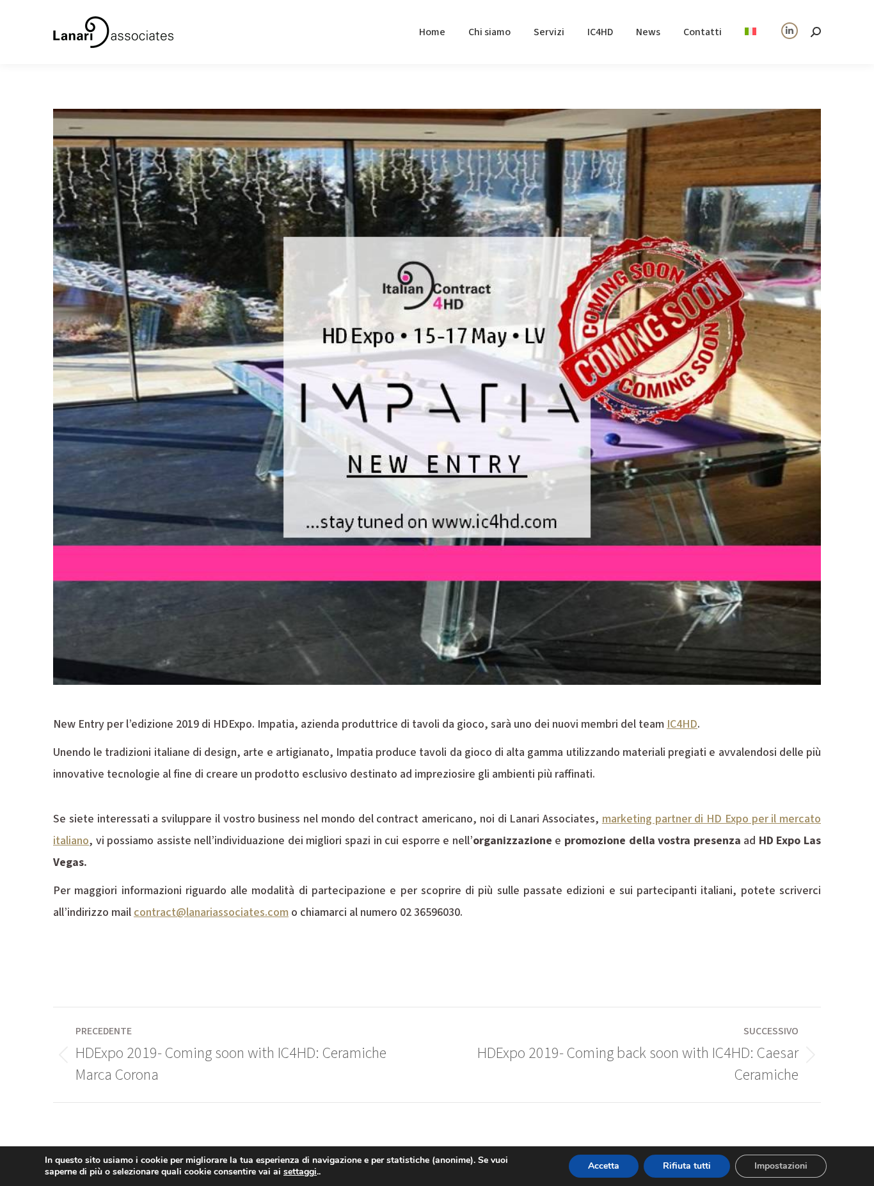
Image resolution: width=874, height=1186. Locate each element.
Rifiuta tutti (687, 1166)
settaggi (300, 1172)
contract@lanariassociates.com (211, 912)
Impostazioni (780, 1166)
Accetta (603, 1166)
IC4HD (682, 724)
